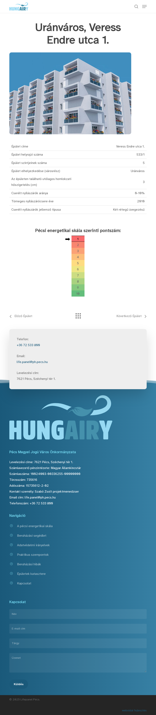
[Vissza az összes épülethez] (78, 315)
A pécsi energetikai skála (35, 526)
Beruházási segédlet (31, 536)
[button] (144, 6)
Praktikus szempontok (33, 555)
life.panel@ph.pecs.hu (32, 362)
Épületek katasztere (31, 574)
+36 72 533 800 (28, 345)
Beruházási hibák (29, 564)
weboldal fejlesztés (134, 710)
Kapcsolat (24, 583)
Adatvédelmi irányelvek (33, 545)
